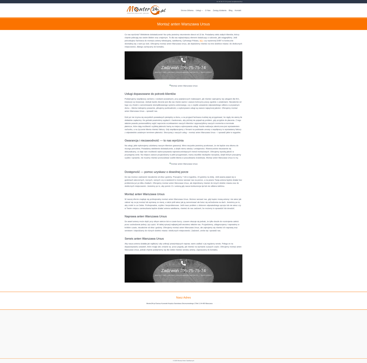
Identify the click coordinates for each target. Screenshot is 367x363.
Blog (230, 10)
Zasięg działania (219, 10)
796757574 (217, 303)
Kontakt (238, 10)
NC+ (201, 41)
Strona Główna (187, 10)
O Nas (208, 10)
